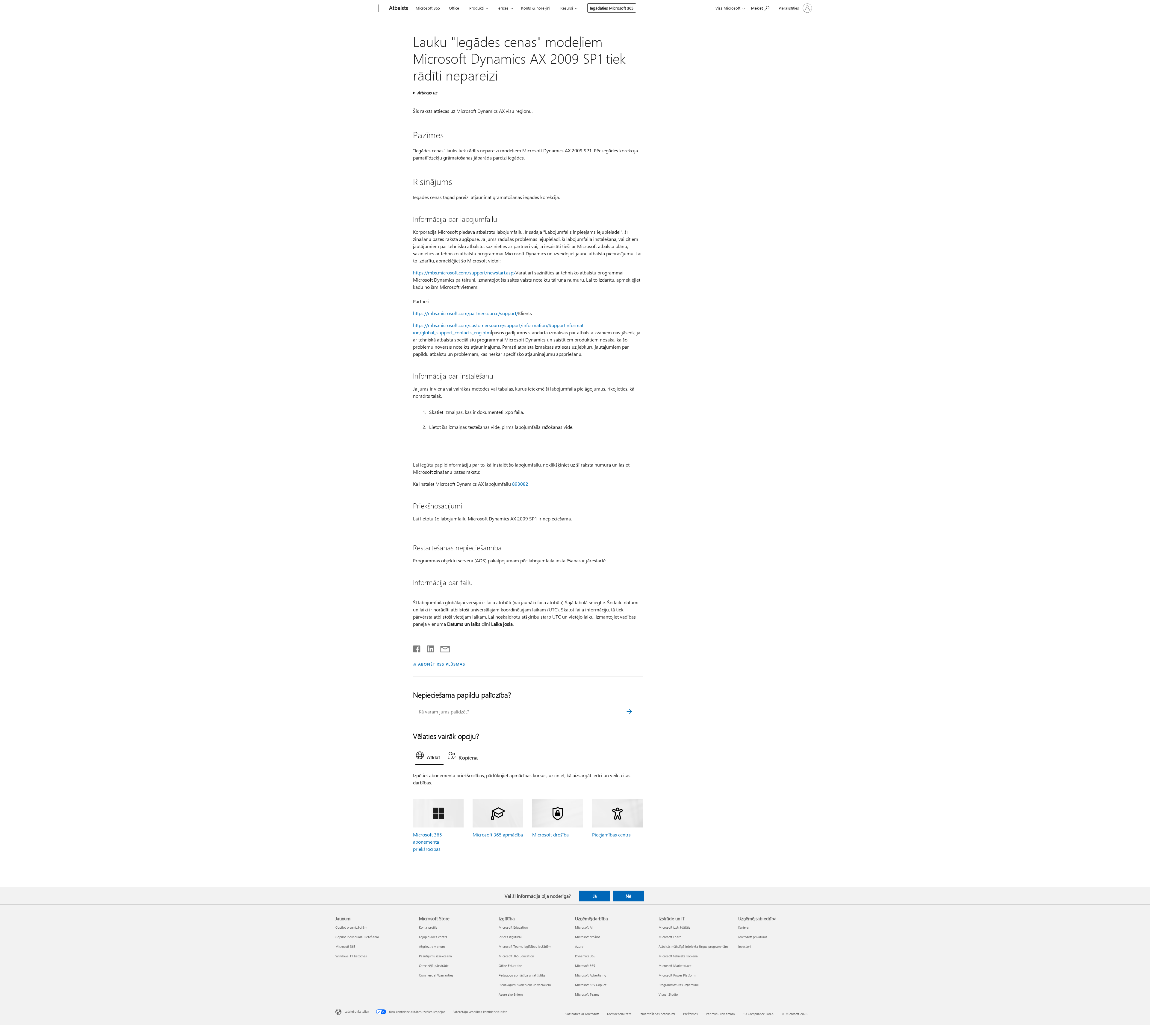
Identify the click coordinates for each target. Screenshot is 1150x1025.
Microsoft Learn (670, 937)
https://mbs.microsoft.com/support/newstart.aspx (464, 272)
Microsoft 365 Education (516, 956)
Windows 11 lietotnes (351, 956)
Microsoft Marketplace (675, 965)
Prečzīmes (690, 1014)
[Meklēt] (629, 711)
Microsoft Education (513, 927)
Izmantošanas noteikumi (657, 1014)
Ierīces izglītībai (510, 937)
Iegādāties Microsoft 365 (611, 7)
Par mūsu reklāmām (720, 1014)
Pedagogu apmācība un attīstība (522, 975)
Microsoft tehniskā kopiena (678, 956)
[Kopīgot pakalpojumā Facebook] (417, 648)
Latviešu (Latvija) (356, 1011)
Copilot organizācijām (351, 927)
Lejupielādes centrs (433, 937)
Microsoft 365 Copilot (590, 985)
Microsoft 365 (428, 7)
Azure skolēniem (511, 994)
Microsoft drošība (550, 834)
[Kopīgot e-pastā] (442, 648)
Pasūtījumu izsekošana (435, 956)
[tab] (429, 757)
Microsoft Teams (587, 994)
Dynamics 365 (585, 956)
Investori (744, 946)
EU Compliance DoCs (758, 1014)
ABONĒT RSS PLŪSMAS (441, 663)
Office (454, 7)
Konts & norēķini (535, 7)
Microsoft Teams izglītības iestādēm (525, 946)
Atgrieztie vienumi (432, 946)
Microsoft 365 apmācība (498, 834)
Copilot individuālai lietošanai (357, 937)
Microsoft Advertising (590, 975)
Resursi (566, 7)
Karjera (743, 927)
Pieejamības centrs (611, 834)
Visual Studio (668, 994)
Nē (628, 896)
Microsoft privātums (752, 937)
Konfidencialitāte (619, 1014)
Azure (579, 946)
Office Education (510, 965)
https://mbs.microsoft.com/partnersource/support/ (465, 313)
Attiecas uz (427, 92)
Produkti (476, 7)
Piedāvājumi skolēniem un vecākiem (525, 985)
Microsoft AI (584, 927)
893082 (520, 484)
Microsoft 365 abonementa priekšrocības (427, 841)
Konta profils (428, 927)
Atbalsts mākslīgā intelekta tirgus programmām (693, 946)
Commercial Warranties (436, 975)
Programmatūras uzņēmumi (679, 985)
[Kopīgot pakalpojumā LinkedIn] (428, 648)
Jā (595, 896)
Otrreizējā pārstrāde (434, 965)
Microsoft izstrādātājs (674, 927)
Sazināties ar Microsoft (582, 1014)
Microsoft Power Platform (677, 975)
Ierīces (503, 7)
